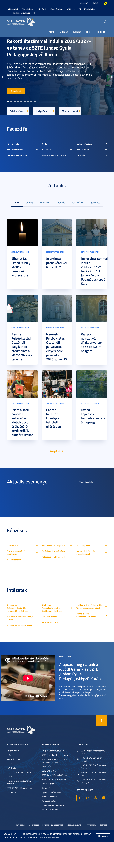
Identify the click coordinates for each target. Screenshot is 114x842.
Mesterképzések (14, 559)
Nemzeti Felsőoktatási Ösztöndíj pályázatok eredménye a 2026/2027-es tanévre (21, 346)
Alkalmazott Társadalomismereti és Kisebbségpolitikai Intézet (52, 608)
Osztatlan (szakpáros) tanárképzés (16, 552)
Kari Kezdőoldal (12, 9)
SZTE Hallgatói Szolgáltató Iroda (54, 775)
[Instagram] (87, 798)
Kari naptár (46, 788)
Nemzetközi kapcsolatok (17, 155)
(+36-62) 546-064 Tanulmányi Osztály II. (93, 774)
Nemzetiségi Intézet (50, 622)
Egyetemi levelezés (49, 796)
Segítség (103, 825)
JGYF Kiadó (46, 149)
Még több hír (57, 451)
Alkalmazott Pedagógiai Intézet (20, 625)
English (96, 3)
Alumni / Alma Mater (21, 13)
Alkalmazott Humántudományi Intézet (20, 618)
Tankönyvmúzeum (84, 144)
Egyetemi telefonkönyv (51, 792)
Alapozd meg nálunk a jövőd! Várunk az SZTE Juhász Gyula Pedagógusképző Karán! (80, 671)
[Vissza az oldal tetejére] (101, 720)
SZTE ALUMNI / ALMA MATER (54, 779)
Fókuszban (65, 656)
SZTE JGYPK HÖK (49, 770)
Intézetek (11, 755)
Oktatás (64, 31)
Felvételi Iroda (13, 144)
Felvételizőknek (27, 9)
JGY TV (44, 144)
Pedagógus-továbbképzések (53, 556)
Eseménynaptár (86, 482)
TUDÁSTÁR (80, 155)
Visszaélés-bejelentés (53, 825)
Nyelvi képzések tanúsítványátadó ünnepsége (93, 416)
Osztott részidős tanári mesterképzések (85, 552)
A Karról (50, 31)
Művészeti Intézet (49, 616)
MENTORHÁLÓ (82, 149)
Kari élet (101, 31)
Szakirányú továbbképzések (53, 545)
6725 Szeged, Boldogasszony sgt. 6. (93, 752)
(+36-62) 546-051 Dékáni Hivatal (91, 759)
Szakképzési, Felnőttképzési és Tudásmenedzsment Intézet (89, 606)
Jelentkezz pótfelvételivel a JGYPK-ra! (56, 262)
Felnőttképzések (83, 545)
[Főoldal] (28, 21)
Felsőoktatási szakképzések (53, 551)
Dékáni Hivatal (13, 750)
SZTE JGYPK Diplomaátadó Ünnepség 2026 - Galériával (46, 58)
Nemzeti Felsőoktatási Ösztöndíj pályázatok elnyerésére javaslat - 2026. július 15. (57, 346)
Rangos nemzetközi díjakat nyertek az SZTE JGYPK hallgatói (91, 342)
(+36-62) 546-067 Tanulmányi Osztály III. (93, 781)
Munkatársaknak (56, 9)
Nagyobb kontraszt (105, 3)
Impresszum (91, 825)
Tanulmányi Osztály (15, 149)
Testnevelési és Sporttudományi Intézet (86, 615)
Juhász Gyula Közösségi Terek (19, 772)
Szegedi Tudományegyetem (53, 750)
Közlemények (78, 202)
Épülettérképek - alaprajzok (53, 805)
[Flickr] (103, 798)
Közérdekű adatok (74, 825)
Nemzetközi (45, 202)
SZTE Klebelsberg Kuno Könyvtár (55, 755)
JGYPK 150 (71, 9)
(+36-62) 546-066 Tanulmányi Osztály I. (93, 766)
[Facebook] (79, 798)
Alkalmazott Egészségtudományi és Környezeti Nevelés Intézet (18, 608)
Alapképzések (12, 545)
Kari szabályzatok (49, 801)
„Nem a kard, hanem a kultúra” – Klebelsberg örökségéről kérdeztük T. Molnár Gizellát (22, 422)
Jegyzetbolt (11, 792)
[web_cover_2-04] (22, 308)
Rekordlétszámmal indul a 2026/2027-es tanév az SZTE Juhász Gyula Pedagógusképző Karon (94, 271)
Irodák (9, 763)
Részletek (16, 91)
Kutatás (77, 31)
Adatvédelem (34, 825)
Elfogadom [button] (103, 836)
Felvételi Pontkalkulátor (87, 9)
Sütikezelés (21, 825)
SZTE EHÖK (46, 766)
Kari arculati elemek (50, 809)
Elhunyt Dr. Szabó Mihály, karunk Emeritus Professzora (21, 267)
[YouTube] (95, 798)
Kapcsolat (84, 3)
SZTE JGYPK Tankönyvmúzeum (19, 788)
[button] (3, 76)
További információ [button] (48, 837)
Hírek (88, 31)
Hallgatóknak (41, 9)
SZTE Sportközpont (49, 783)
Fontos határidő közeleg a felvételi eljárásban (53, 418)
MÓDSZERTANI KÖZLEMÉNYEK (55, 155)
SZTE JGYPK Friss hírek (20, 252)
